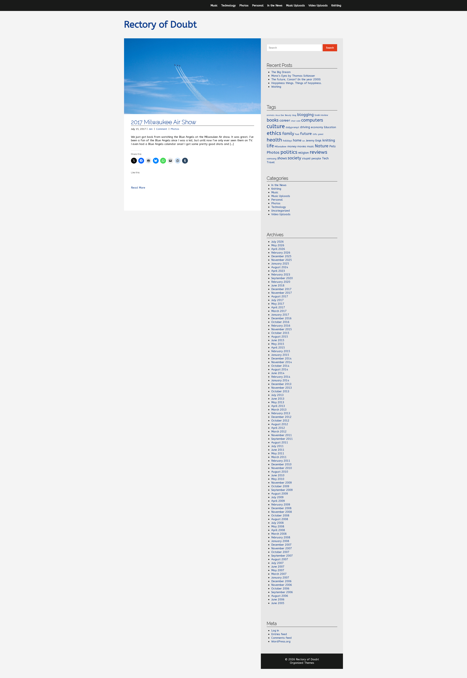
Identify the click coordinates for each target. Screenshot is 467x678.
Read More (138, 187)
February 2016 (280, 325)
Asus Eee (279, 115)
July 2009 (277, 497)
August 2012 (279, 424)
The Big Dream (281, 72)
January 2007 (280, 577)
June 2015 (277, 340)
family (288, 133)
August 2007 (279, 559)
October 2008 (280, 515)
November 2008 (281, 512)
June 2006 (277, 599)
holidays (287, 140)
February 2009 (280, 504)
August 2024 (279, 267)
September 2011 (282, 438)
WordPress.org (280, 641)
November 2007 (281, 548)
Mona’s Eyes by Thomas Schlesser (293, 75)
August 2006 (279, 595)
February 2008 (280, 537)
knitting (328, 140)
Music (214, 5)
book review (321, 115)
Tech (325, 158)
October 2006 (280, 588)
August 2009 (279, 493)
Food (297, 134)
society (294, 158)
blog (294, 115)
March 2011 (279, 457)
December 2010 (281, 464)
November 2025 (281, 260)
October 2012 (280, 420)
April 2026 (278, 249)
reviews (318, 152)
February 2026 (280, 252)
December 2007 (281, 544)
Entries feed (279, 634)
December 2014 (281, 358)
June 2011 (277, 449)
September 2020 (282, 278)
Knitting (336, 5)
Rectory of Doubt (160, 24)
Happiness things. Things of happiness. (296, 83)
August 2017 (279, 296)
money (291, 146)
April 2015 (278, 347)
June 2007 (277, 566)
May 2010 (277, 479)
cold (298, 121)
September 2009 (282, 490)
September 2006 (282, 592)
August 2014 (279, 369)
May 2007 (277, 570)
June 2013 (277, 398)
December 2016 (281, 318)
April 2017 (278, 307)
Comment (161, 129)
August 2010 (279, 471)
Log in (275, 630)
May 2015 (277, 344)
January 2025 (280, 263)
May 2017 (277, 303)
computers (312, 120)
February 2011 (280, 460)
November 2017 (281, 292)
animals (271, 115)
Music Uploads (295, 5)
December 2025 (281, 256)
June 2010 (277, 475)
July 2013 (277, 395)
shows (282, 158)
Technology (228, 5)
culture (276, 126)
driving (305, 127)
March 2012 (279, 431)
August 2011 (279, 442)
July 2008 (277, 522)
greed (320, 134)
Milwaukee (280, 146)
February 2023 (280, 274)
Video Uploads (318, 5)
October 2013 (280, 391)
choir (293, 121)
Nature (321, 145)
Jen (151, 129)
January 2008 (280, 541)
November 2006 (281, 585)
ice (303, 141)
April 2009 (278, 501)
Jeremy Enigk (313, 140)
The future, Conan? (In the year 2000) (296, 79)
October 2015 (280, 333)
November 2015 (281, 329)
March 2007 (279, 574)
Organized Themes (302, 662)
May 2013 (277, 402)
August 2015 (279, 336)
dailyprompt (292, 127)
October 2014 (280, 365)
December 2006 (281, 581)
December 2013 (281, 384)
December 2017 (281, 289)
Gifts (315, 134)
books (273, 120)
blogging (305, 114)
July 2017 (277, 300)
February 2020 (280, 282)
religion (303, 152)
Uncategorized (280, 210)
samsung (271, 158)
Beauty (288, 115)
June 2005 (277, 603)
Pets (332, 146)
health (274, 140)
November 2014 (281, 362)
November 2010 (281, 468)
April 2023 (278, 271)
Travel (271, 162)
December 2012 (281, 417)
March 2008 (279, 533)
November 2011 (281, 435)
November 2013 (281, 387)
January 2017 (280, 314)
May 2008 (277, 526)
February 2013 (280, 413)
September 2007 (282, 555)
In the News (274, 5)
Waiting (276, 86)
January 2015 (280, 355)
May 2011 (277, 453)
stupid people (311, 158)
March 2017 (279, 311)
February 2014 (280, 376)
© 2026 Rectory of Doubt (302, 659)
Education (330, 127)
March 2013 (279, 409)
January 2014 (280, 380)
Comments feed (281, 637)
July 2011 (277, 446)
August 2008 (279, 519)
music (310, 146)
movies (301, 146)
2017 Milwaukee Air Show (163, 122)
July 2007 (277, 563)
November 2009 (281, 482)
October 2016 (280, 322)
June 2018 (277, 285)
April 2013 (278, 406)
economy (317, 127)
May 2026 (277, 245)
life (270, 145)
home (297, 140)
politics (288, 152)
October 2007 (280, 552)
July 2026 (277, 241)
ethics (274, 133)
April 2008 (278, 530)
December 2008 (281, 508)
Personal (258, 5)
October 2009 (280, 486)
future (306, 133)
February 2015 (280, 351)
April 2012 (278, 428)
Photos (243, 5)
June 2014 (277, 373)
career (284, 120)
